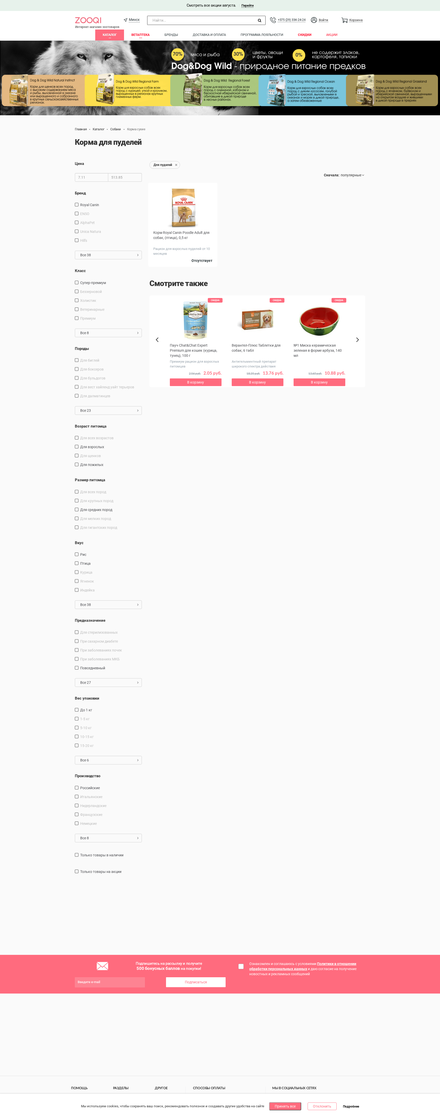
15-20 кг (87, 746)
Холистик (88, 301)
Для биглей (89, 360)
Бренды (171, 35)
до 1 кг (86, 710)
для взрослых (92, 447)
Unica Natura (90, 232)
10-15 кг (87, 737)
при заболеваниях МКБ (100, 659)
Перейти (247, 5)
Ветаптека (140, 35)
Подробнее (351, 1106)
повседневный (92, 668)
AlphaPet (87, 223)
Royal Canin (89, 205)
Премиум (87, 318)
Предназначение (90, 620)
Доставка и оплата (209, 35)
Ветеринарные (92, 309)
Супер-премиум (93, 283)
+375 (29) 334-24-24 (291, 20)
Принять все (285, 1106)
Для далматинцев (95, 396)
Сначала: (331, 175)
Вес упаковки (87, 698)
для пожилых (91, 465)
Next (358, 345)
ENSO (84, 214)
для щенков (90, 456)
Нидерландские (93, 806)
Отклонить (322, 1106)
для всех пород (93, 492)
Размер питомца (90, 480)
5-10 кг (86, 728)
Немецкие (88, 823)
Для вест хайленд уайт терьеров (107, 387)
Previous (160, 348)
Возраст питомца (90, 426)
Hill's (83, 240)
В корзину (195, 382)
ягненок (87, 581)
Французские (91, 815)
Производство (87, 776)
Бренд (80, 193)
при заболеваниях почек (101, 650)
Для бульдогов (92, 378)
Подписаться (196, 982)
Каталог (110, 35)
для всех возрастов (97, 438)
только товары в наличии (101, 855)
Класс (80, 270)
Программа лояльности (262, 35)
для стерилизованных (99, 632)
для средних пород (96, 510)
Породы (82, 348)
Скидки (304, 35)
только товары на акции (100, 872)
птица (85, 563)
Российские (90, 788)
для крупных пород (96, 501)
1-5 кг (85, 719)
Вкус (79, 543)
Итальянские (91, 797)
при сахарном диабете (99, 641)
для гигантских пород (98, 528)
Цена (79, 163)
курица (86, 572)
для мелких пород (95, 519)
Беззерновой (91, 292)
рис (83, 555)
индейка (87, 590)
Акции (331, 35)
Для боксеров (92, 369)
